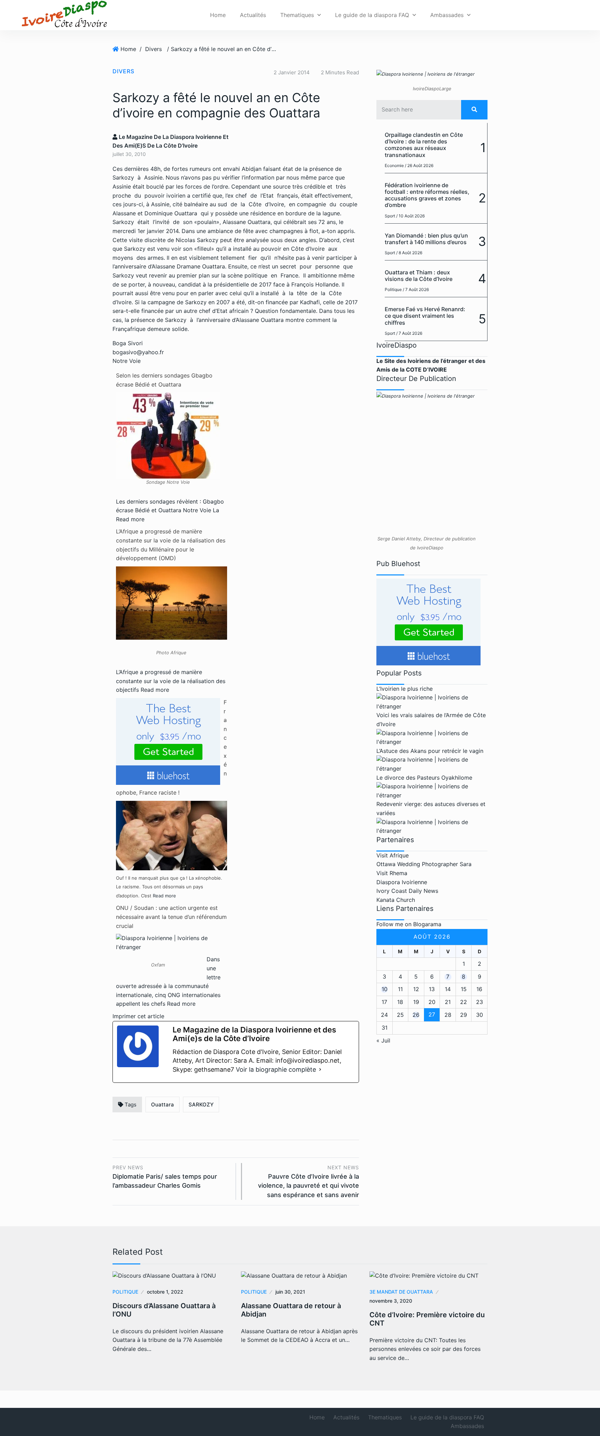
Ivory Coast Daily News (407, 890)
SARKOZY (201, 1104)
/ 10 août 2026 (410, 215)
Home (218, 14)
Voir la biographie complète (276, 1069)
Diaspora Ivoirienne (401, 882)
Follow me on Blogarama (408, 924)
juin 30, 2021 (290, 1292)
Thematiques (297, 14)
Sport (390, 215)
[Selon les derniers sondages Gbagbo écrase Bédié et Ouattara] (168, 434)
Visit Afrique (392, 855)
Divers (153, 48)
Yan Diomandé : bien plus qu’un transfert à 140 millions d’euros (426, 239)
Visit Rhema (391, 873)
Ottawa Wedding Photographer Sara (424, 864)
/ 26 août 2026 (419, 165)
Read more (130, 519)
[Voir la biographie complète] (320, 1069)
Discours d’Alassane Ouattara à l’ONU (164, 1310)
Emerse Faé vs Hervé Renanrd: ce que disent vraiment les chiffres (425, 316)
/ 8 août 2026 (409, 252)
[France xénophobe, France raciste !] (171, 834)
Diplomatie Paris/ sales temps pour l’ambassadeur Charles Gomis (164, 1176)
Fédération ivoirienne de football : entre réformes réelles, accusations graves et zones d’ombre (427, 195)
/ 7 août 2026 (416, 289)
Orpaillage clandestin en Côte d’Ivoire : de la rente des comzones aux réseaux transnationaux (424, 144)
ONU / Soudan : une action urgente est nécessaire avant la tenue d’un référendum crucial (171, 916)
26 (415, 1014)
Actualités (253, 14)
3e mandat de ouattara (401, 1292)
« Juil (383, 1040)
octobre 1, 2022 (165, 1292)
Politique (393, 289)
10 (385, 989)
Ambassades (447, 14)
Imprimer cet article (138, 1016)
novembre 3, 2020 (390, 1301)
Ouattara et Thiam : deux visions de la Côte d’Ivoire (418, 275)
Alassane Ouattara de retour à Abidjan (291, 1310)
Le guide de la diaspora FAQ (372, 14)
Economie (394, 165)
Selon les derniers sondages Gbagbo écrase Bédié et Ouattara (164, 380)
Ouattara (162, 1104)
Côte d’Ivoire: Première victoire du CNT (427, 1319)
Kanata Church (395, 899)
